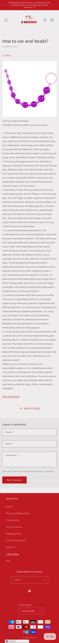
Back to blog (31, 408)
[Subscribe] (44, 579)
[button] (6, 20)
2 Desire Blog (12, 554)
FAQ (8, 560)
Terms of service (14, 527)
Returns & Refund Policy (18, 513)
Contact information (16, 540)
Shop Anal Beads (10, 396)
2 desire (32, 637)
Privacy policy (12, 520)
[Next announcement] (53, 5)
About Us (10, 547)
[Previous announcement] (5, 5)
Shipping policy (13, 533)
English (12, 641)
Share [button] (8, 55)
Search (9, 506)
